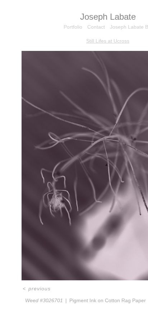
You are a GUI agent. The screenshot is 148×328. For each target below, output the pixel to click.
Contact (96, 27)
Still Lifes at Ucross (107, 41)
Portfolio (73, 27)
